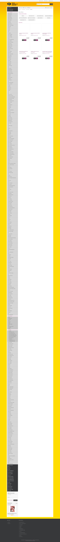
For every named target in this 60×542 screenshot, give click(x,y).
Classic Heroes (10, 99)
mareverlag (9, 283)
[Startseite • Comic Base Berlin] (12, 4)
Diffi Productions (10, 121)
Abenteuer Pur (10, 14)
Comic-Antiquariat (10, 10)
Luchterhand (9, 270)
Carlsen (9, 90)
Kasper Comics (10, 244)
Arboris (9, 30)
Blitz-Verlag (9, 61)
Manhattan (9, 280)
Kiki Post (9, 248)
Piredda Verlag (10, 350)
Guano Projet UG (10, 206)
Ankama (9, 27)
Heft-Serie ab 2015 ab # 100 (12, 335)
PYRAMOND (9, 352)
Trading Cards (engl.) (11, 480)
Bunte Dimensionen (10, 82)
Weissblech (9, 446)
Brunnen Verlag (10, 77)
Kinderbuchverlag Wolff (11, 249)
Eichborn (9, 160)
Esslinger (9, 175)
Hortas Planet (10, 222)
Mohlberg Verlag (10, 297)
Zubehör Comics (10, 486)
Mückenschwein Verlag (11, 301)
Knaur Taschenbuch (10, 252)
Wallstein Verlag (10, 441)
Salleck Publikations (10, 369)
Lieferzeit (9, 522)
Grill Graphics (9, 203)
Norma (9, 309)
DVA (8, 129)
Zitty (8, 462)
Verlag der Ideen (10, 432)
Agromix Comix (10, 18)
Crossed (9, 319)
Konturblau (9, 258)
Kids (9, 325)
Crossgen (9, 115)
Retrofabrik (9, 359)
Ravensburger (10, 356)
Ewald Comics (10, 176)
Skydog (9, 384)
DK (8, 124)
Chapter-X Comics (10, 95)
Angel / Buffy (10, 318)
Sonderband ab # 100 (12, 341)
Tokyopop (9, 416)
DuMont (9, 128)
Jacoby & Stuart (10, 233)
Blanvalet (9, 60)
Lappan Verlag (10, 265)
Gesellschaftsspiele (10, 476)
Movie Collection (11, 337)
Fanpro (9, 181)
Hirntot (9, 218)
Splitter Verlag (10, 389)
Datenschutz (20, 536)
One (8, 313)
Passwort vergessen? (10, 500)
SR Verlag (9, 393)
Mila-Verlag (9, 295)
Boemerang (9, 68)
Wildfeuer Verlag (10, 453)
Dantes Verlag (10, 117)
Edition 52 (9, 134)
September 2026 (24, 35)
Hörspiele (9, 482)
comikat (9, 108)
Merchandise (9, 483)
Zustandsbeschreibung (22, 532)
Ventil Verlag (9, 428)
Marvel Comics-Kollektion (12, 336)
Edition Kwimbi (10, 146)
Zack (8, 454)
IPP (8, 232)
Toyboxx (9, 419)
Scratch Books (10, 377)
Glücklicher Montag (10, 194)
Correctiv (9, 111)
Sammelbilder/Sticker (11, 479)
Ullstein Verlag (10, 424)
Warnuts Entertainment (11, 444)
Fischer (9, 190)
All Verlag (9, 21)
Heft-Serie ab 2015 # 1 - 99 (12, 334)
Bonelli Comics (10, 70)
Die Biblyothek (10, 120)
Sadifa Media (10, 368)
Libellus (9, 267)
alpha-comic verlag (10, 25)
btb (8, 81)
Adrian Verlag (10, 17)
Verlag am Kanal (10, 429)
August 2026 (35, 53)
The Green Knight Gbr (11, 407)
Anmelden (15, 500)
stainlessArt (9, 394)
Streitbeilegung (21, 528)
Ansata (9, 29)
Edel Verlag (9, 133)
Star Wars (9, 329)
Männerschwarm (10, 275)
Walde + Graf (10, 440)
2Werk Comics (10, 13)
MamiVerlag (9, 279)
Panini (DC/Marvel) (10, 314)
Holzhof (9, 220)
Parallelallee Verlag (10, 343)
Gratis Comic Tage (10, 489)
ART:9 (8, 31)
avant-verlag (10, 40)
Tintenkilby (9, 412)
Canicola (9, 86)
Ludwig (9, 271)
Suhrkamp (9, 401)
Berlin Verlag (9, 55)
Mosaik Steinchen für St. (11, 300)
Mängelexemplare (10, 465)
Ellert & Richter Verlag (11, 164)
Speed (9, 385)
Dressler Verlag (10, 125)
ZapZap (9, 457)
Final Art (9, 188)
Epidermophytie (10, 168)
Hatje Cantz (9, 211)
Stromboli (9, 398)
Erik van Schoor (10, 171)
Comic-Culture (10, 102)
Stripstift (9, 397)
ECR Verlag (9, 132)
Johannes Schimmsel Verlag (12, 237)
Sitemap (20, 535)
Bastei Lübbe (9, 47)
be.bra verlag (10, 51)
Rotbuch (9, 364)
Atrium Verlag (10, 35)
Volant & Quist (10, 436)
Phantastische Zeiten (11, 347)
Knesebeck (9, 254)
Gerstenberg (9, 193)
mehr (17, 503)
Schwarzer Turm (10, 376)
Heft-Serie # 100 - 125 (12, 333)
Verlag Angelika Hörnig (11, 431)
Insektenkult (9, 227)
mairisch (9, 278)
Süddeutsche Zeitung (11, 399)
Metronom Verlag (10, 291)
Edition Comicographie (11, 138)
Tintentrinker (9, 414)
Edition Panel (9, 150)
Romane (9, 469)
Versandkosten (27, 38)
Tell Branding (9, 406)
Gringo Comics (10, 205)
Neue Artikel (9, 490)
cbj (8, 91)
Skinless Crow (10, 382)
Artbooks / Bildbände (10, 470)
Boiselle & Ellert (10, 69)
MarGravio (9, 284)
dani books (9, 116)
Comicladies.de (10, 104)
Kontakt (21, 7)
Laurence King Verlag (11, 266)
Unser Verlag (9, 427)
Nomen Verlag (10, 305)
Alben (9, 317)
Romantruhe (9, 363)
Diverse (9, 321)
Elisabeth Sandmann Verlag (11, 163)
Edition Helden (10, 143)
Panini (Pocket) (10, 342)
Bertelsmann (9, 56)
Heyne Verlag (10, 215)
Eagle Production (10, 130)
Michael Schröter (10, 293)
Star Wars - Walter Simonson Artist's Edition (35, 52)
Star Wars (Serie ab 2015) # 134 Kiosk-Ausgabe (46, 33)
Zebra (9, 461)
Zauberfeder (9, 458)
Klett (8, 250)
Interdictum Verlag (10, 231)
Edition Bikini (9, 137)
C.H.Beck (9, 85)
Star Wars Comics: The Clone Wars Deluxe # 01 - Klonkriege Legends (47, 52)
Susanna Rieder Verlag (11, 402)
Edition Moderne (10, 147)
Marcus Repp (9, 282)
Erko (8, 173)
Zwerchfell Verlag (10, 463)
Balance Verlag (10, 44)
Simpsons (9, 327)
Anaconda (9, 26)
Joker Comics (10, 240)
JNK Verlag (9, 236)
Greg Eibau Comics (10, 201)
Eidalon (9, 162)
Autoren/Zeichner (10, 472)
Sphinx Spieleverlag (10, 386)
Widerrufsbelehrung (21, 522)
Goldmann (9, 197)
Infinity (9, 224)
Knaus (9, 253)
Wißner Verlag (10, 449)
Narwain (9, 304)
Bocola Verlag (10, 65)
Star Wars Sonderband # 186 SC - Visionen (23, 33)
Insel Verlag (9, 228)
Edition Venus (10, 155)
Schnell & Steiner (10, 372)
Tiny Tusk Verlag (10, 415)
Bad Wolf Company (10, 42)
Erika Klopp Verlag (10, 172)
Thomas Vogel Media (11, 410)
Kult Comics (9, 261)
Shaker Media (10, 381)
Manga (9, 466)
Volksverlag (9, 437)
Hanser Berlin (9, 210)
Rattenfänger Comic (11, 355)
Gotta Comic (9, 198)
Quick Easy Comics (10, 354)
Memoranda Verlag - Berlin (11, 288)
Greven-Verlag (10, 202)
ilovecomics (9, 223)
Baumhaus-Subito (10, 48)
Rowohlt (9, 367)
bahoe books (10, 43)
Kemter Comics (10, 245)
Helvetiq (9, 214)
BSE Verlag (9, 78)
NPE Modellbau (10, 310)
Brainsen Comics (10, 72)
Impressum (25, 7)
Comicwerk (9, 107)
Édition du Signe (10, 141)
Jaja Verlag (9, 235)
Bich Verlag (9, 59)
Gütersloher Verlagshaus (11, 207)
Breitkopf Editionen (10, 73)
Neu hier (20, 531)
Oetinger (9, 312)
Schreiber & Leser (10, 373)
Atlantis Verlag (10, 34)
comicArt (9, 103)
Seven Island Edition (10, 380)
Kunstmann (9, 263)
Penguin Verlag (10, 346)
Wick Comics (9, 450)
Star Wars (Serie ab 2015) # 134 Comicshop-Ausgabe (23, 52)
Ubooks (9, 420)
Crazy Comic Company (11, 112)
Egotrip (9, 159)
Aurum (9, 38)
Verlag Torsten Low (10, 433)
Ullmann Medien (10, 423)
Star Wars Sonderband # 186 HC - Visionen (35, 33)
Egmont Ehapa (10, 158)
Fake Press (9, 180)
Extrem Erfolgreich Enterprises (12, 177)
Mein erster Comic (10, 326)
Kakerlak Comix (10, 241)
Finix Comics (9, 189)
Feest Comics (10, 184)
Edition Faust (9, 142)
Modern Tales (10, 296)
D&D (9, 320)
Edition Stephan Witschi (11, 154)
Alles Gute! (9, 22)
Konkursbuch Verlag (10, 257)
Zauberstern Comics (11, 459)
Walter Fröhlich (10, 442)
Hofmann (9, 219)
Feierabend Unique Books (11, 185)
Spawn (9, 328)
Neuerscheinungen (10, 9)
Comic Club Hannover (11, 100)
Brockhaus (9, 74)
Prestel (9, 351)
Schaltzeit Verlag (10, 371)
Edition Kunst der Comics (11, 145)
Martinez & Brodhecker (11, 287)
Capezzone (9, 87)
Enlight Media (10, 167)
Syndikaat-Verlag (10, 403)
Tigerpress (9, 411)
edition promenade (10, 151)
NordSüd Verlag (10, 308)
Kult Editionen (10, 262)
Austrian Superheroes (11, 39)
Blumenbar (9, 64)
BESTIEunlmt (9, 57)
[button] (38, 4)
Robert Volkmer (10, 360)
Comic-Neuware (10, 12)
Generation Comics (10, 192)
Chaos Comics (10, 94)
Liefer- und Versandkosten (22, 523)
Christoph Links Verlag (11, 98)
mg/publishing (10, 292)
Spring (9, 390)
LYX (8, 274)
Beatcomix (9, 52)
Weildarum (9, 445)
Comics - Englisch (10, 473)
